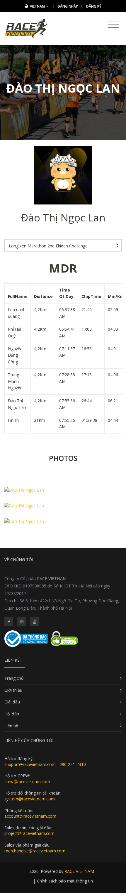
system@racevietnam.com (29, 799)
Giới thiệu (13, 690)
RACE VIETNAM (79, 871)
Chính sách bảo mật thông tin (65, 881)
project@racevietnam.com (29, 833)
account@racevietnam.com (30, 816)
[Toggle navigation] (113, 25)
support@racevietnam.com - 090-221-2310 (45, 764)
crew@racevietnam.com (27, 781)
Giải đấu (12, 702)
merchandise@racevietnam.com (34, 851)
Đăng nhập (67, 6)
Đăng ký (93, 6)
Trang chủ (14, 678)
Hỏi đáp (11, 714)
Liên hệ (11, 726)
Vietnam (38, 6)
